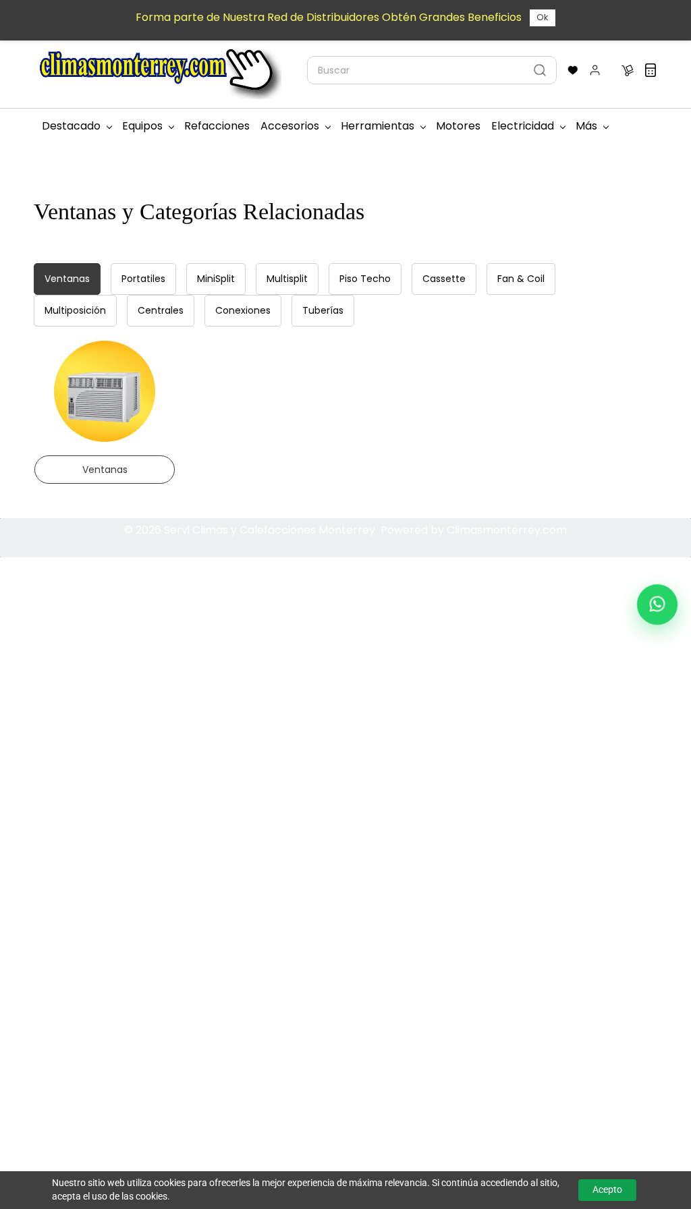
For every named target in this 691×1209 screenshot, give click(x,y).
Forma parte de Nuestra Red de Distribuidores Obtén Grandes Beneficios (329, 17)
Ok (542, 17)
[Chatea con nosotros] (657, 604)
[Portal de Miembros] (595, 70)
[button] (573, 70)
